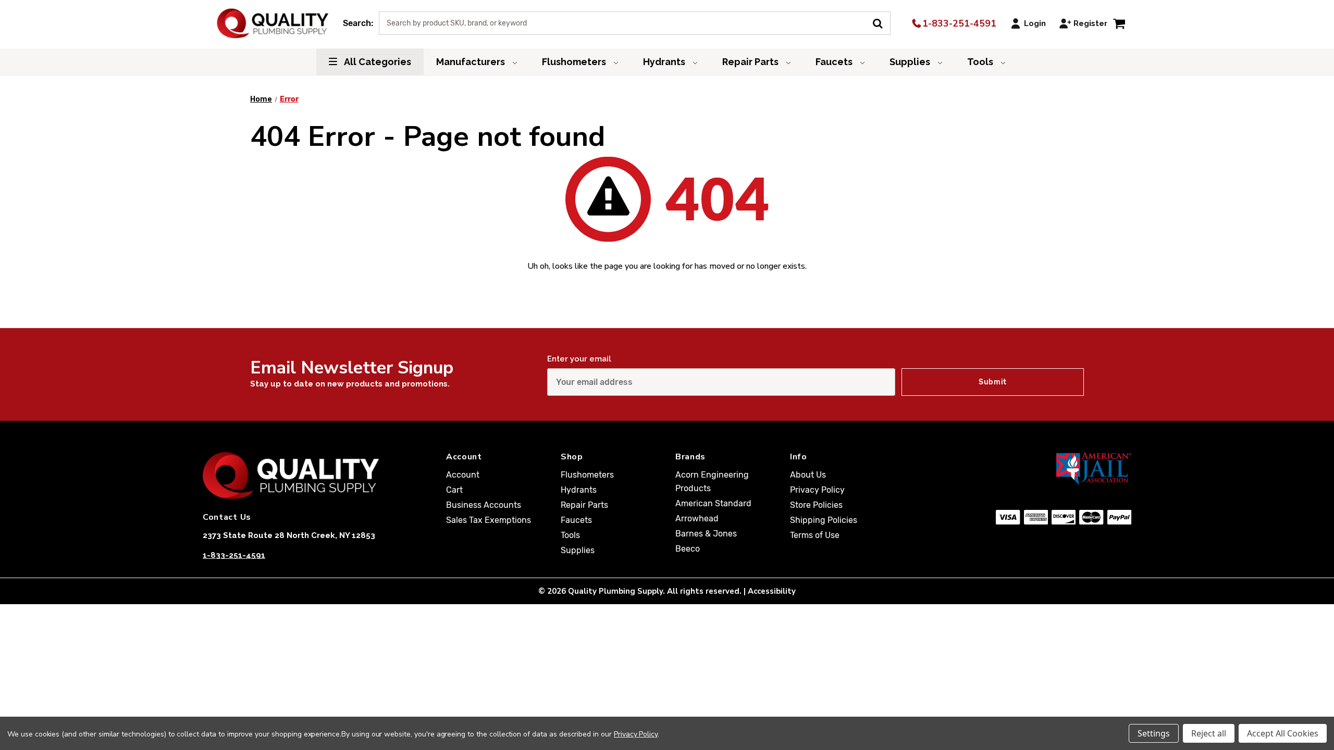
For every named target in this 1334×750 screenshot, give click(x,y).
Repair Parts (751, 61)
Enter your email (579, 359)
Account (462, 475)
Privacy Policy (817, 490)
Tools (981, 61)
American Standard (713, 503)
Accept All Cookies (1282, 733)
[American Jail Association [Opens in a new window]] (1043, 468)
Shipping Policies (823, 520)
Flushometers (575, 61)
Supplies (911, 61)
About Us (808, 475)
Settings (1154, 733)
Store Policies (816, 505)
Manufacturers (471, 61)
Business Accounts (483, 505)
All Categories (376, 61)
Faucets (835, 61)
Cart (454, 490)
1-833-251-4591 (958, 23)
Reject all (1208, 733)
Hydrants (665, 61)
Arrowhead (697, 518)
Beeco (687, 549)
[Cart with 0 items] (1119, 23)
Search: (358, 23)
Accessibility (772, 591)
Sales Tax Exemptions (488, 520)
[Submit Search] (881, 22)
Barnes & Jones (706, 534)
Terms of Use (814, 535)
